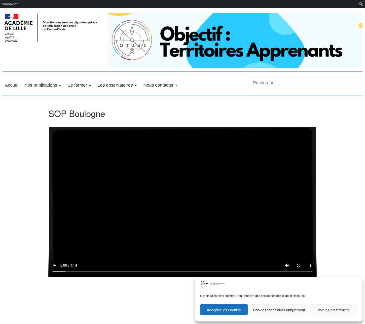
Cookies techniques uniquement (279, 309)
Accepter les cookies (224, 309)
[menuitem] (361, 4)
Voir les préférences (334, 309)
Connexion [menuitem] (10, 4)
